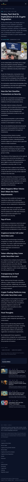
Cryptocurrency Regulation (7, 454)
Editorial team (4, 464)
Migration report (5, 472)
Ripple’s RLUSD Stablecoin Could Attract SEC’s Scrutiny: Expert (16, 393)
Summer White (5, 39)
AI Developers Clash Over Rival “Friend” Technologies (16, 403)
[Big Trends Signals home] (4, 4)
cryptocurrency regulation (17, 350)
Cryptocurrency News (6, 443)
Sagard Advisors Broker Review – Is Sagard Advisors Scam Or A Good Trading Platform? (17, 372)
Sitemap (3, 470)
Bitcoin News (4, 445)
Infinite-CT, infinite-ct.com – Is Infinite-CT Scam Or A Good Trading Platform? (17, 383)
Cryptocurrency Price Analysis (8, 452)
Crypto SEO (3, 468)
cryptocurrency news (9, 8)
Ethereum (3, 458)
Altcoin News (4, 449)
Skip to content (4, 1)
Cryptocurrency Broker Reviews (8, 447)
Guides (2, 456)
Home (2, 8)
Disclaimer (3, 466)
